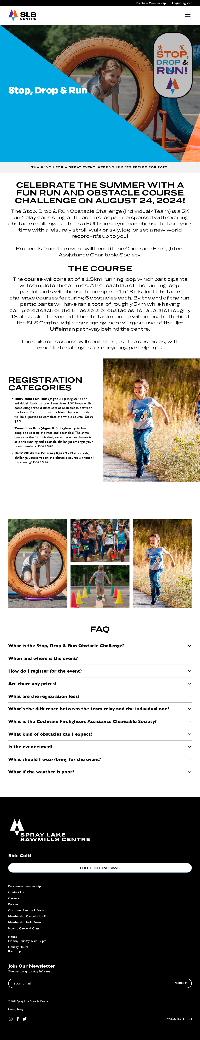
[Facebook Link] (17, 1019)
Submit (181, 983)
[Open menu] (188, 15)
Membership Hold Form (24, 922)
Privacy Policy (15, 1009)
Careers (13, 898)
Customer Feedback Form (26, 910)
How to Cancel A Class (23, 928)
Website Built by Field (179, 1018)
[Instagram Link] (10, 1019)
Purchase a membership (24, 886)
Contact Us (16, 892)
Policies (13, 904)
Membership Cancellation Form (30, 916)
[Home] (22, 15)
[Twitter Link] (24, 1019)
